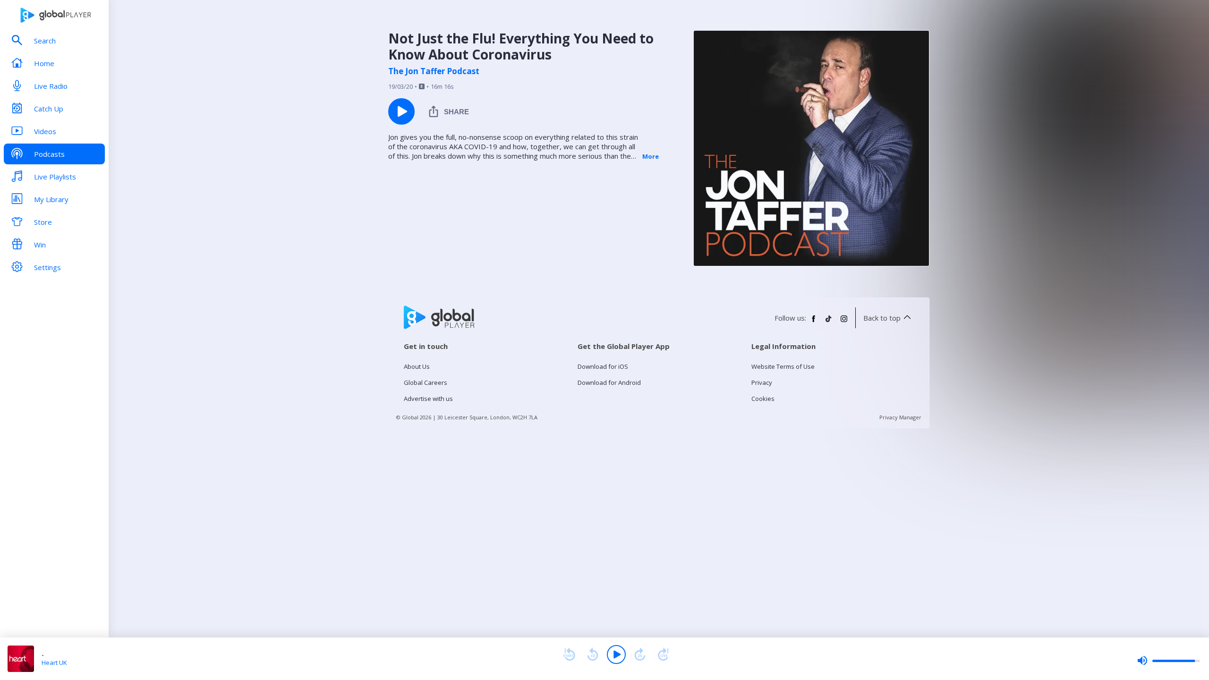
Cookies (763, 398)
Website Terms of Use (783, 366)
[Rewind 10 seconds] (592, 654)
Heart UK (54, 662)
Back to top (882, 318)
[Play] (616, 654)
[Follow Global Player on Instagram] (844, 322)
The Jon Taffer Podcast (433, 71)
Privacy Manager (900, 417)
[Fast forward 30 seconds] (639, 654)
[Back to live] (663, 654)
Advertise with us (428, 398)
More (650, 156)
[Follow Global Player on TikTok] (828, 322)
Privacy (761, 382)
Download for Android (609, 382)
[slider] (1168, 660)
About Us (417, 366)
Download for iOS (603, 366)
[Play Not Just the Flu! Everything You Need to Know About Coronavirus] (401, 111)
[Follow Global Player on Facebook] (813, 322)
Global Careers (425, 382)
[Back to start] (569, 654)
